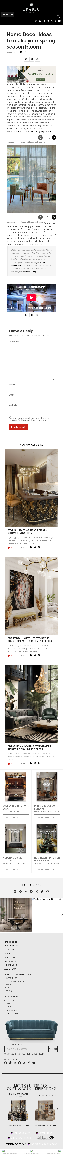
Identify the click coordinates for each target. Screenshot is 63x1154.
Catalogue (9, 1000)
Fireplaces (10, 965)
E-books (8, 1007)
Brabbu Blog (10, 978)
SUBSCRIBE (53, 1049)
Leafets (8, 1004)
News (7, 988)
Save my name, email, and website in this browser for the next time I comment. (29, 419)
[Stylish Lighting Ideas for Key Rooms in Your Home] (31, 488)
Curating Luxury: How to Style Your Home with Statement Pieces (30, 639)
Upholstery (11, 946)
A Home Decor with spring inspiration (33, 131)
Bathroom (10, 961)
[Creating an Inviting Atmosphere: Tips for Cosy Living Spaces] (31, 704)
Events (8, 991)
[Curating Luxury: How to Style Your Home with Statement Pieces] (31, 596)
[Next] (54, 137)
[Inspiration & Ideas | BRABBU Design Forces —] (31, 8)
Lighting (9, 950)
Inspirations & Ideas (14, 981)
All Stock (10, 969)
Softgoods (11, 957)
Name (13, 384)
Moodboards (10, 1010)
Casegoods (10, 942)
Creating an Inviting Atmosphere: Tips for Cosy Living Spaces (29, 748)
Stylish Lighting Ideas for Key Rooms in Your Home (27, 531)
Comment (14, 342)
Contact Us (11, 1013)
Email (12, 395)
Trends (8, 985)
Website (13, 405)
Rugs (7, 954)
